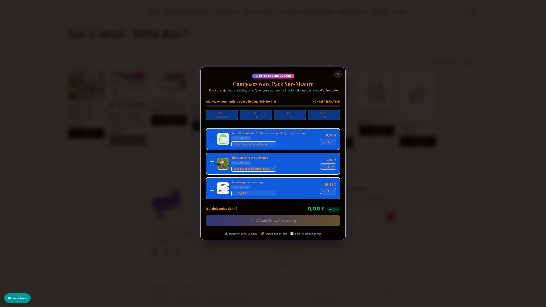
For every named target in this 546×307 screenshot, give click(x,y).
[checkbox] (273, 139)
